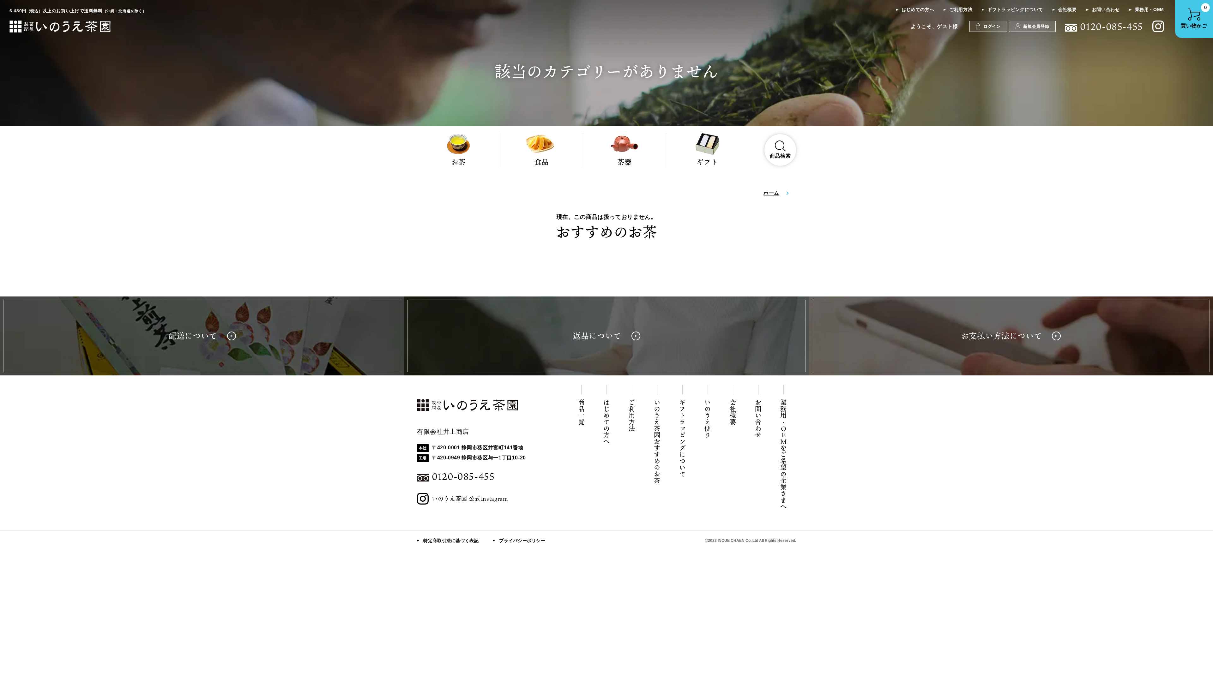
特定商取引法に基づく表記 (451, 540)
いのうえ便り (707, 418)
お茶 (458, 162)
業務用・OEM (1149, 9)
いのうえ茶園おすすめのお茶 (657, 441)
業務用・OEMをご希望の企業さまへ (783, 454)
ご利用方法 (960, 9)
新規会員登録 (1036, 26)
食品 (541, 162)
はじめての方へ (918, 9)
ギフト (707, 162)
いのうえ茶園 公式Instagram (470, 498)
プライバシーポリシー (522, 540)
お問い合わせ (1106, 9)
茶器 (624, 162)
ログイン (992, 26)
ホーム (771, 193)
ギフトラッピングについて (1015, 9)
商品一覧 (581, 412)
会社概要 (1067, 9)
